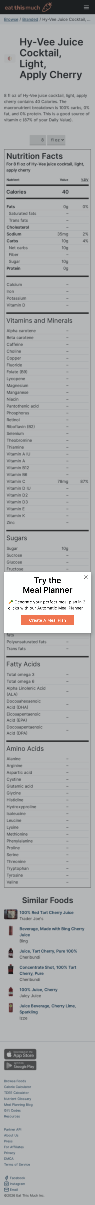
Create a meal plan (47, 620)
